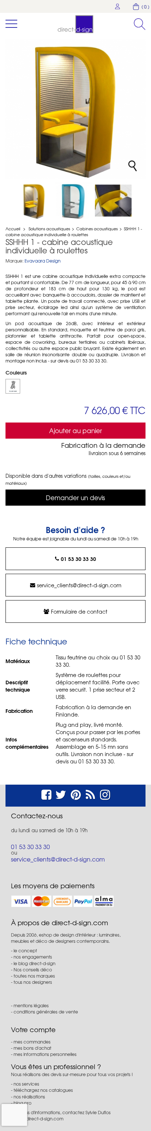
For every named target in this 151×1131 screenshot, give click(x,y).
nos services (26, 1083)
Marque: (14, 261)
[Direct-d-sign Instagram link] (105, 793)
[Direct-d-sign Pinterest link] (76, 793)
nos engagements (33, 956)
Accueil (12, 228)
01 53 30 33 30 (78, 559)
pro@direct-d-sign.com (39, 1118)
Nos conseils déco (33, 969)
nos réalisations (29, 1096)
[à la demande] (13, 386)
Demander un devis (75, 497)
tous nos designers (33, 982)
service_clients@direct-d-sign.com (79, 585)
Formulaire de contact (79, 611)
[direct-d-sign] (75, 24)
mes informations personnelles (45, 1054)
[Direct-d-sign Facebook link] (46, 793)
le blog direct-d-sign (34, 963)
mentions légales (31, 1005)
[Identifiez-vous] (118, 6)
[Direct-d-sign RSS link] (90, 793)
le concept (25, 950)
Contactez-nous (37, 816)
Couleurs (16, 372)
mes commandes (32, 1041)
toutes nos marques (34, 975)
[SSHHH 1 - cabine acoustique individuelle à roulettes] (34, 200)
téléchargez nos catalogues (43, 1090)
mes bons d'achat (32, 1048)
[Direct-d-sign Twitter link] (60, 793)
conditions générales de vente (46, 1011)
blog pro (23, 1103)
